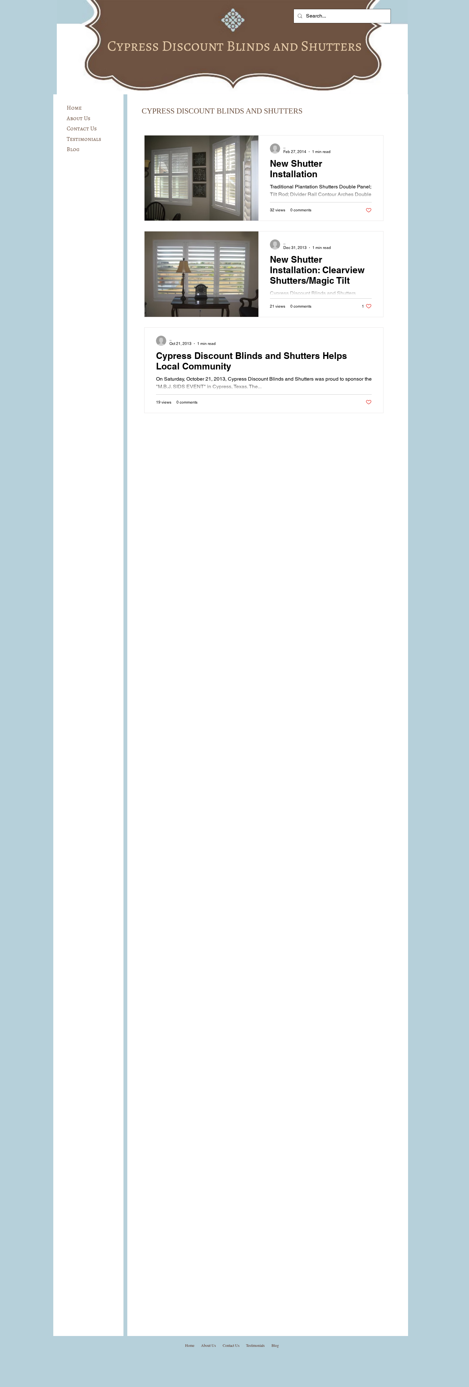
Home (74, 108)
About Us (78, 118)
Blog (73, 149)
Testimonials (84, 139)
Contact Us (82, 128)
